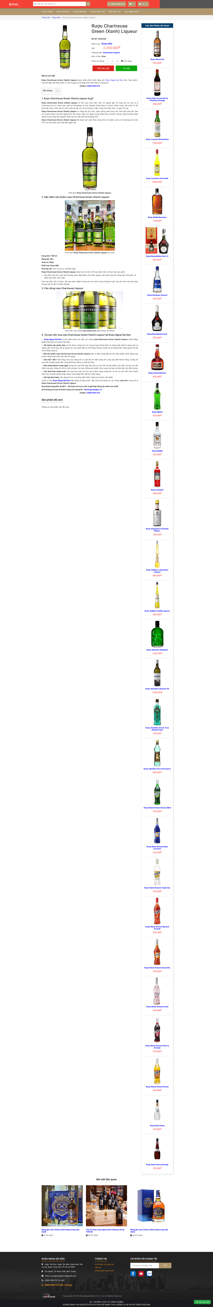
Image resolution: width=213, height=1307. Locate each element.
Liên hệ (98, 1267)
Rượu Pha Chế (98, 12)
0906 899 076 (93, 86)
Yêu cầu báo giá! (202, 1302)
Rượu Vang (47, 12)
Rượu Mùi (56, 17)
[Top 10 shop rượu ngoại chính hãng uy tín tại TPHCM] (106, 1207)
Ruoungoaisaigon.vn (93, 389)
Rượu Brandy (80, 12)
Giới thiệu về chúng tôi (104, 1264)
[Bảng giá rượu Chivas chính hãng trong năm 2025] (62, 1207)
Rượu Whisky (63, 12)
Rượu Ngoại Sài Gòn (114, 80)
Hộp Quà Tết (115, 12)
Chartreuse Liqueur (111, 52)
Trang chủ (46, 17)
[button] (56, 91)
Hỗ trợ (144, 4)
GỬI (165, 1265)
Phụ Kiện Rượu (132, 12)
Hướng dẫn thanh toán (104, 1271)
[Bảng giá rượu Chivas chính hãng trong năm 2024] (150, 1207)
